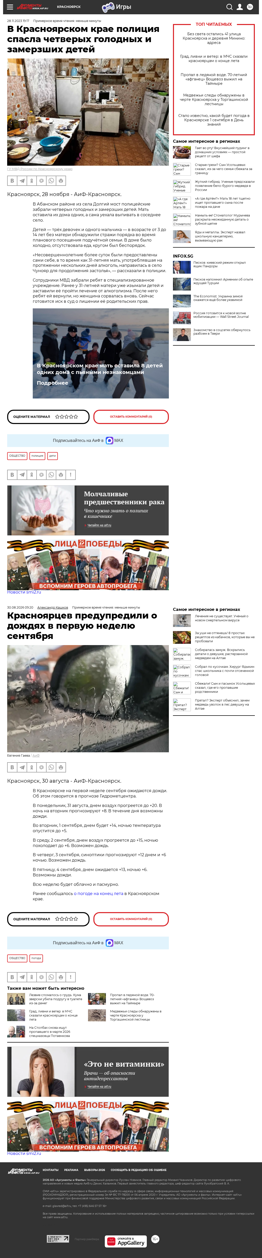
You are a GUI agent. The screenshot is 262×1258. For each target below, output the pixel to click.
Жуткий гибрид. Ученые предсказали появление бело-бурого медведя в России (225, 186)
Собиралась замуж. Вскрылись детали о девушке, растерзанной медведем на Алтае (221, 654)
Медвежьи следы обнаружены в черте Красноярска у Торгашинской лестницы (214, 99)
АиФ (36, 755)
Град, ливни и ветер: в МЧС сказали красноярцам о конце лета (214, 58)
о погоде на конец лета (98, 893)
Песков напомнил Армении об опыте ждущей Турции (223, 281)
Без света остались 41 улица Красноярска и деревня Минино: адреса (214, 38)
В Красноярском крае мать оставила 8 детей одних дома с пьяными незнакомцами (100, 368)
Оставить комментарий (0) (131, 416)
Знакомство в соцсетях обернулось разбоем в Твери (221, 331)
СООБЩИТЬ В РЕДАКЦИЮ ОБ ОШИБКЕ (139, 1170)
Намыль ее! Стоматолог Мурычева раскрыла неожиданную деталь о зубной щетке (222, 219)
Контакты (50, 1170)
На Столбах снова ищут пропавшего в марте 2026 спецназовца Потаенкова (49, 1032)
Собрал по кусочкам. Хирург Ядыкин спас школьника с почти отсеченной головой (224, 671)
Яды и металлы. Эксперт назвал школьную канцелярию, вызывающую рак (220, 236)
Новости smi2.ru (24, 592)
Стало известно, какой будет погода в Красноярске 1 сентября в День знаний (214, 120)
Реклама (71, 1170)
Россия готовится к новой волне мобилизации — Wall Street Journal (221, 315)
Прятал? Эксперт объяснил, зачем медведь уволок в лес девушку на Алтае (222, 704)
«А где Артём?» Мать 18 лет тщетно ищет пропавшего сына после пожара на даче (222, 203)
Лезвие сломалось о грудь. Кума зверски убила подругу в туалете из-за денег (55, 999)
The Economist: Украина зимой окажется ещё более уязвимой (218, 298)
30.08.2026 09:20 (20, 607)
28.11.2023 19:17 (18, 21)
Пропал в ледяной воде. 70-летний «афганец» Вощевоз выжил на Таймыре (214, 79)
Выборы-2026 (94, 1170)
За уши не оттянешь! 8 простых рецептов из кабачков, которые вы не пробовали (225, 637)
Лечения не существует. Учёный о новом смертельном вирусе (221, 618)
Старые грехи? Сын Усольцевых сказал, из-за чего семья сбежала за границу (223, 169)
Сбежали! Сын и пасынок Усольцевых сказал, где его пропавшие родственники (225, 688)
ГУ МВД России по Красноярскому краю (39, 169)
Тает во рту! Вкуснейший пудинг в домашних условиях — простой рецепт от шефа (222, 152)
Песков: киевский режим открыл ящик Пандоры (219, 264)
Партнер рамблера (87, 1239)
